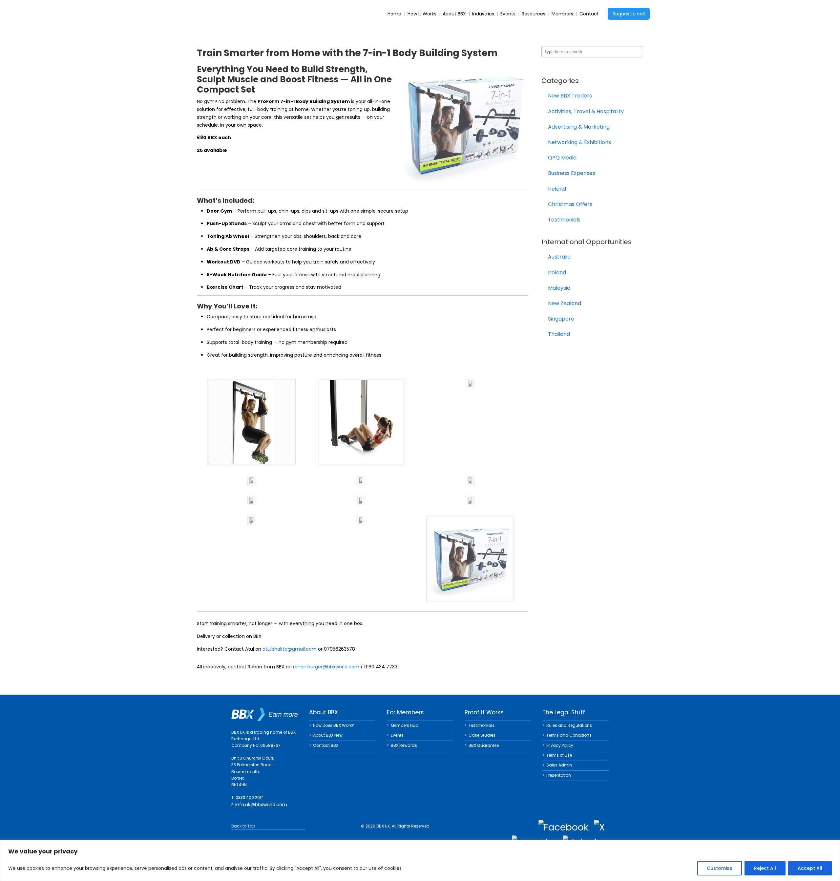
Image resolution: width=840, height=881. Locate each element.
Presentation (558, 775)
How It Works (422, 14)
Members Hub (404, 725)
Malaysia (559, 288)
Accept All (810, 868)
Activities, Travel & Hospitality (586, 111)
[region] (420, 860)
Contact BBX (325, 745)
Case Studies (482, 735)
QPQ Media (562, 157)
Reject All (765, 868)
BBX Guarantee (484, 745)
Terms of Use (559, 755)
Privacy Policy (559, 745)
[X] (599, 827)
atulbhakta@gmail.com (289, 649)
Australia (559, 257)
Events (507, 14)
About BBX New (328, 735)
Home (394, 14)
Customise (719, 868)
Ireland (557, 189)
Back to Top (243, 826)
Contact (589, 14)
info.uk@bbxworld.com (261, 804)
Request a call (629, 13)
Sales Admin (559, 765)
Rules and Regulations (569, 725)
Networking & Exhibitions (579, 142)
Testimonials (564, 219)
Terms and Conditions (569, 735)
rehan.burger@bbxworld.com (326, 666)
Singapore (561, 319)
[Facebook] (563, 827)
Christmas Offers (570, 204)
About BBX (454, 14)
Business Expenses (571, 173)
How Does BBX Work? (333, 725)
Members (562, 14)
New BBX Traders (570, 95)
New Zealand (564, 303)
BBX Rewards (404, 745)
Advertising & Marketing (579, 127)
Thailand (559, 334)
